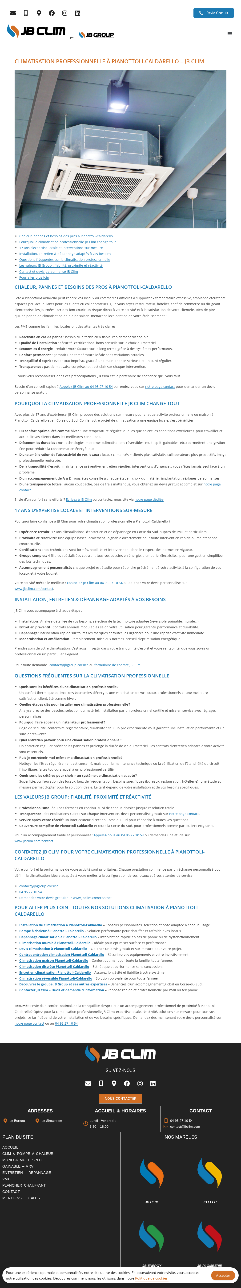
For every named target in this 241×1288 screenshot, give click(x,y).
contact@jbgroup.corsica (68, 665)
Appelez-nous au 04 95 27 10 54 (119, 835)
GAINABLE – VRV (17, 1166)
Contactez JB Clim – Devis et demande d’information (61, 990)
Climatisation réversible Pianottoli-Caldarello (55, 978)
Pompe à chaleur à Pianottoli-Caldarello (51, 931)
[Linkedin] (78, 13)
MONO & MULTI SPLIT (22, 1160)
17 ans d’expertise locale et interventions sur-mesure (61, 248)
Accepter (223, 1275)
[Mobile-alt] (26, 13)
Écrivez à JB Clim (79, 499)
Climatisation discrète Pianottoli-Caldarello (54, 966)
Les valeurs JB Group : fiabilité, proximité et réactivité (61, 265)
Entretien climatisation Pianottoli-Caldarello (55, 972)
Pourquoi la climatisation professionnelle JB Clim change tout (67, 242)
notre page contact (160, 386)
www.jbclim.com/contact (34, 588)
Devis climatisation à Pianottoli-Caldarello (53, 948)
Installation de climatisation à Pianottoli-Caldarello (60, 925)
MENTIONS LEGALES (21, 1198)
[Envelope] (13, 13)
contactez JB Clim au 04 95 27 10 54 (95, 583)
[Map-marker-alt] (39, 13)
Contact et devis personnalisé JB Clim (48, 271)
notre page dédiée (149, 499)
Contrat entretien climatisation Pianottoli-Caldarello (61, 954)
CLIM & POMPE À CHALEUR (28, 1154)
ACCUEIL (10, 1147)
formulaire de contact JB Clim (117, 665)
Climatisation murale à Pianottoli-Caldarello (55, 943)
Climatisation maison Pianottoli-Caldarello (53, 960)
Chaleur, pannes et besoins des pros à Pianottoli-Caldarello (66, 236)
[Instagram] (65, 13)
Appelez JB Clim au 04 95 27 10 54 (86, 386)
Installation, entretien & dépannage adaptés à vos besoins (65, 253)
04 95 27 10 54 (30, 892)
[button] (230, 34)
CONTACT (11, 1192)
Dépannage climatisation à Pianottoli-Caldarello (58, 937)
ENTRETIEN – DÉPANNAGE (26, 1173)
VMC (6, 1179)
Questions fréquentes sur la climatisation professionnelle (64, 259)
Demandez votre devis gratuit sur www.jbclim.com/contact (65, 898)
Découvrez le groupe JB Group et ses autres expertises (63, 984)
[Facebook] (52, 13)
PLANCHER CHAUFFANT (24, 1185)
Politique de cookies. (152, 1278)
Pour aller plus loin (34, 277)
